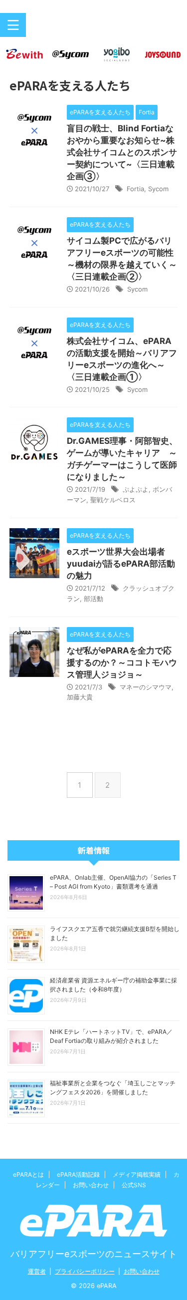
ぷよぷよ (136, 489)
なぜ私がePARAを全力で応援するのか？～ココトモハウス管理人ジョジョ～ (122, 662)
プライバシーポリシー (85, 1271)
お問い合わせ (91, 1185)
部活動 (93, 599)
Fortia (135, 189)
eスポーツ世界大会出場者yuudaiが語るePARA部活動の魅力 (121, 564)
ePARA (93, 29)
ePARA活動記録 (78, 1174)
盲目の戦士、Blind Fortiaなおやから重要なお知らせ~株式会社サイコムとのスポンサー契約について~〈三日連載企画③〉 (122, 152)
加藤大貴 (80, 697)
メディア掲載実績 (137, 1174)
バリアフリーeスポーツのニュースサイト (93, 1254)
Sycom (158, 189)
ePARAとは (28, 1174)
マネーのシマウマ (146, 687)
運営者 (37, 1271)
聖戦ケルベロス (113, 500)
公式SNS (134, 1185)
